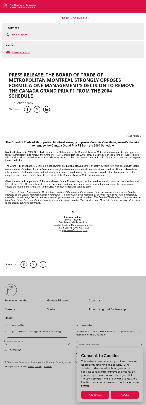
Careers (9, 309)
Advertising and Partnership (107, 309)
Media (8, 318)
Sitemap (48, 366)
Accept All (95, 394)
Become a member (16, 300)
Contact (52, 309)
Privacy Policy (34, 366)
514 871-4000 (19, 34)
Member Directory (58, 300)
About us (95, 300)
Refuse (125, 394)
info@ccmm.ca (21, 52)
